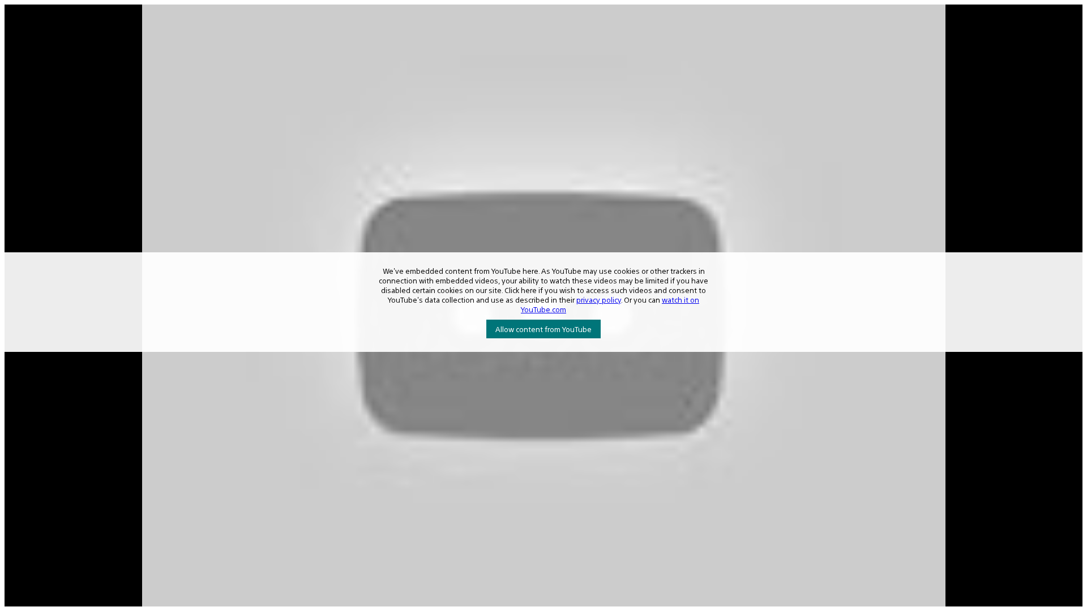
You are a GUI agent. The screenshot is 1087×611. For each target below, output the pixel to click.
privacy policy (598, 299)
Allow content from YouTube (543, 329)
